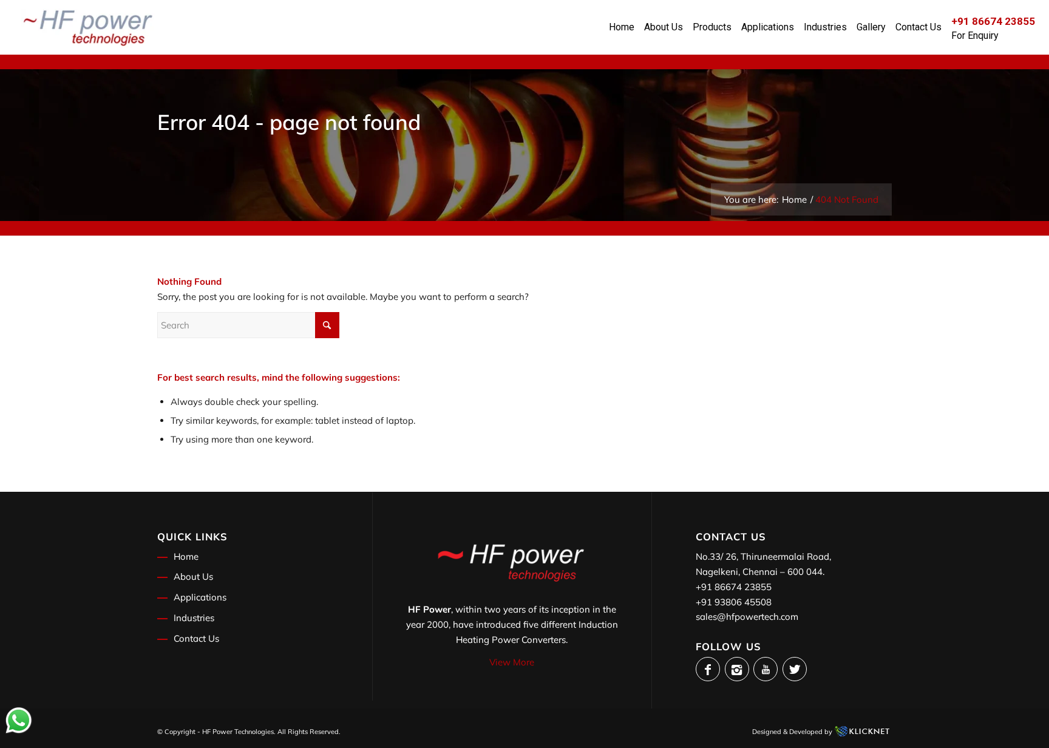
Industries (194, 618)
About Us (193, 576)
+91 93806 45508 (734, 602)
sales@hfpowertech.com (747, 616)
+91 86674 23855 (734, 587)
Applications (200, 597)
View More (511, 662)
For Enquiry (975, 35)
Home (186, 556)
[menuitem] (621, 27)
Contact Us (196, 638)
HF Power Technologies (238, 731)
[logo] (88, 27)
